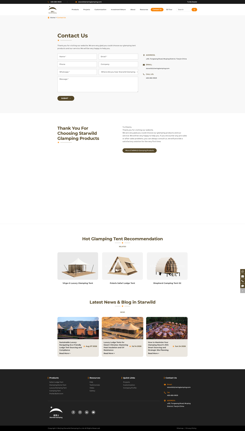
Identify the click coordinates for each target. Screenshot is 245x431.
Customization (129, 385)
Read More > (64, 353)
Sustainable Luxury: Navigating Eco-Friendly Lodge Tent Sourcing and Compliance (70, 346)
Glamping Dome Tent (57, 385)
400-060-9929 (56, 2)
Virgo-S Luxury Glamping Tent (78, 283)
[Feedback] (242, 285)
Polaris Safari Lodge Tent (122, 283)
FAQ (91, 382)
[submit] (194, 9)
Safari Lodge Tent (56, 382)
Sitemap (180, 428)
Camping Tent (55, 391)
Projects (126, 382)
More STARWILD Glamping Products (139, 150)
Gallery (92, 391)
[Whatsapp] (242, 271)
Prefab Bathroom (56, 394)
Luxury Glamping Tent (58, 388)
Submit (65, 98)
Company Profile (129, 388)
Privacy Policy (190, 428)
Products (54, 378)
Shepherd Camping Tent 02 (167, 283)
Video (92, 388)
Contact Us (61, 18)
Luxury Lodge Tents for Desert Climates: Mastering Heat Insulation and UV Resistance (116, 346)
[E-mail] (242, 276)
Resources (95, 378)
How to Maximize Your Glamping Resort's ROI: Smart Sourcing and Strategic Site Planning (158, 346)
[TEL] (242, 281)
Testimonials (95, 385)
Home (52, 18)
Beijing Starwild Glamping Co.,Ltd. (71, 428)
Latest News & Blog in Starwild (122, 302)
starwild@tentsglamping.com (90, 2)
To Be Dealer (192, 2)
